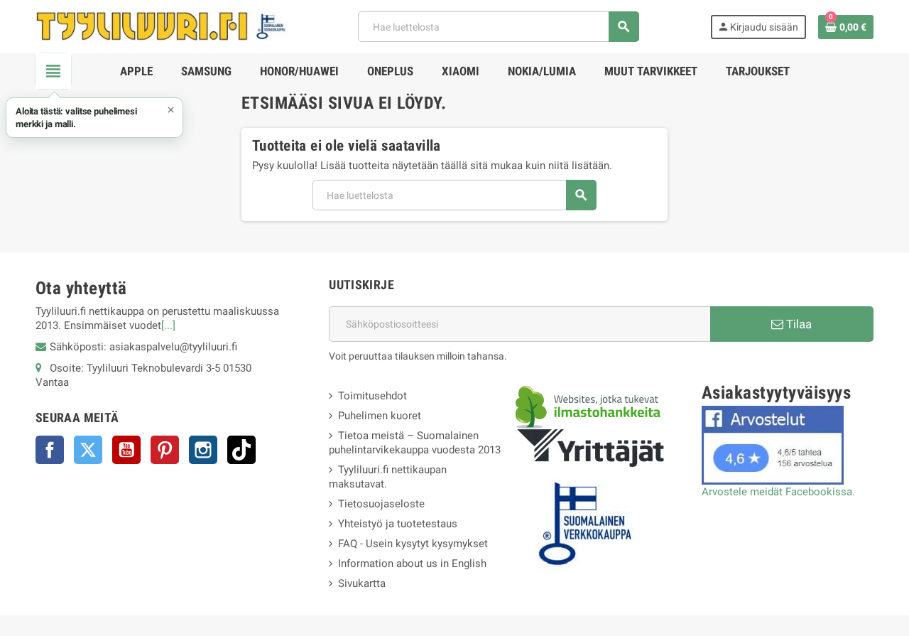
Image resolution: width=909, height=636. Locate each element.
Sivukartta (362, 583)
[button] (94, 117)
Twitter (88, 450)
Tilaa (797, 324)
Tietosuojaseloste (381, 503)
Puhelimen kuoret (379, 415)
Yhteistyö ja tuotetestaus (397, 523)
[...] (168, 325)
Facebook (50, 450)
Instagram (203, 450)
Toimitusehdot (372, 395)
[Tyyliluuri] (161, 25)
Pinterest (165, 450)
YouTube (126, 450)
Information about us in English (412, 563)
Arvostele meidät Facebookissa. (778, 491)
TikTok (241, 450)
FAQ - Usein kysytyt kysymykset (413, 543)
